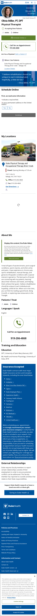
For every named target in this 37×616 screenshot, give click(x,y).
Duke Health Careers (8, 568)
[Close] (35, 576)
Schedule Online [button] (19, 38)
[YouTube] (8, 518)
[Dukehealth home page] (4, 2)
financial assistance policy (24, 457)
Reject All (18, 607)
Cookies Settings (18, 601)
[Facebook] (5, 514)
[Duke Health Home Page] (12, 506)
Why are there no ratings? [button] (30, 12)
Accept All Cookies (18, 612)
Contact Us (25, 515)
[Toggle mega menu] (32, 2)
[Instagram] (8, 514)
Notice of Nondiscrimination (10, 537)
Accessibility (5, 531)
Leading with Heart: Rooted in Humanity (14, 534)
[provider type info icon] (35, 18)
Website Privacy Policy (8, 553)
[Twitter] (5, 518)
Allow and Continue (14, 258)
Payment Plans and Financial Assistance (14, 543)
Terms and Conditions (8, 550)
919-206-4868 (18, 338)
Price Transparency (7, 547)
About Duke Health (7, 562)
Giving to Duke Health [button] (18, 492)
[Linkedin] (12, 514)
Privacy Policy (11, 597)
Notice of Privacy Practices (9, 540)
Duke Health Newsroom (8, 571)
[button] (27, 2)
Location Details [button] (9, 69)
